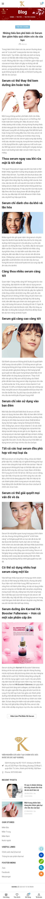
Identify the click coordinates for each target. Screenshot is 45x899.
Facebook (6, 872)
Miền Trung (6, 832)
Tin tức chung (29, 17)
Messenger (6, 877)
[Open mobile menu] (3, 3)
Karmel (19, 668)
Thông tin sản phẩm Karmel (13, 856)
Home (12, 17)
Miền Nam (6, 836)
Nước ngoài (6, 840)
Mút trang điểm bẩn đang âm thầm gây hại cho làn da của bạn (33, 805)
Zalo (3, 868)
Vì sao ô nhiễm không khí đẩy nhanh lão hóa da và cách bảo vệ (33, 787)
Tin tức (19, 17)
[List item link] (22, 772)
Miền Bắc (5, 827)
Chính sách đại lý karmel (11, 852)
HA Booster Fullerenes (24, 684)
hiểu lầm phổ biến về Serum (22, 716)
